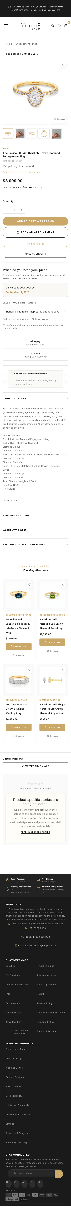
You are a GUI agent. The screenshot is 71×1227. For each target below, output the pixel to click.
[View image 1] (8, 133)
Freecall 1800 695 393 (37, 937)
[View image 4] (44, 133)
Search (41, 994)
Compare (20, 655)
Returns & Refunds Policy (51, 1012)
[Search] (53, 26)
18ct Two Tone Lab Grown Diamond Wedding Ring (16, 709)
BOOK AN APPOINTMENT (37, 232)
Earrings (10, 1124)
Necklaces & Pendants (18, 1114)
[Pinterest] (40, 1184)
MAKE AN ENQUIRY (35, 253)
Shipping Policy (45, 1022)
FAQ (8, 994)
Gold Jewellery (14, 1096)
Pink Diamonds (14, 1086)
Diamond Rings (14, 1058)
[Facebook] (9, 1184)
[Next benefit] (66, 379)
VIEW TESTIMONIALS (35, 766)
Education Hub (14, 1012)
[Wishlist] (59, 26)
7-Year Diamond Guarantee (20, 1032)
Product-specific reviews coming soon (22, 172)
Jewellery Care (14, 1022)
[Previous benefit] (5, 379)
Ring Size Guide (45, 966)
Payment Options (46, 975)
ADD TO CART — (35, 221)
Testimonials (13, 1003)
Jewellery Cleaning (16, 1142)
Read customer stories (35, 832)
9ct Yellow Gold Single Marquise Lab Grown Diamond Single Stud (52, 709)
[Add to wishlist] (63, 64)
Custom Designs (15, 1077)
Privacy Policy (44, 1003)
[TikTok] (32, 1184)
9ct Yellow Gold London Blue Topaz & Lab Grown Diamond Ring (18, 626)
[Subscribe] (59, 1174)
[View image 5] (56, 133)
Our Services (13, 975)
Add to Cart (20, 646)
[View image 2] (20, 133)
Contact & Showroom (17, 984)
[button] (35, 398)
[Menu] (6, 26)
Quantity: (8, 201)
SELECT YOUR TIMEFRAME (35, 301)
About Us (11, 966)
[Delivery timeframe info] (36, 303)
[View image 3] (32, 133)
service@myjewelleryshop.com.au (37, 945)
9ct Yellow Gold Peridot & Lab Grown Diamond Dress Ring (51, 623)
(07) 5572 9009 (37, 928)
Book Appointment (47, 984)
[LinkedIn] (24, 1184)
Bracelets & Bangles (17, 1133)
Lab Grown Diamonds (17, 1105)
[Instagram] (16, 1184)
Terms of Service (46, 1031)
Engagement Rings (16, 1049)
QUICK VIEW (20, 606)
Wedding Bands (14, 1068)
